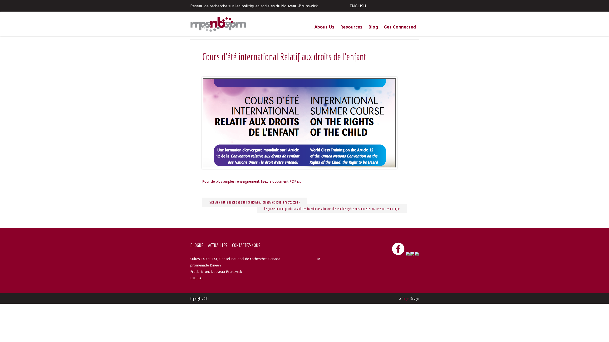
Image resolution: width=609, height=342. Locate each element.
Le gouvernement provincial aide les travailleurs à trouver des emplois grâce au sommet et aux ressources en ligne (332, 208)
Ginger (406, 298)
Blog (373, 27)
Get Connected (400, 27)
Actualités (217, 245)
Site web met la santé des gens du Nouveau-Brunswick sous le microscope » (254, 202)
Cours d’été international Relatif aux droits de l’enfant (284, 56)
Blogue (196, 245)
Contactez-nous (246, 245)
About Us (324, 27)
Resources (351, 27)
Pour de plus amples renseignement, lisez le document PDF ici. (251, 181)
